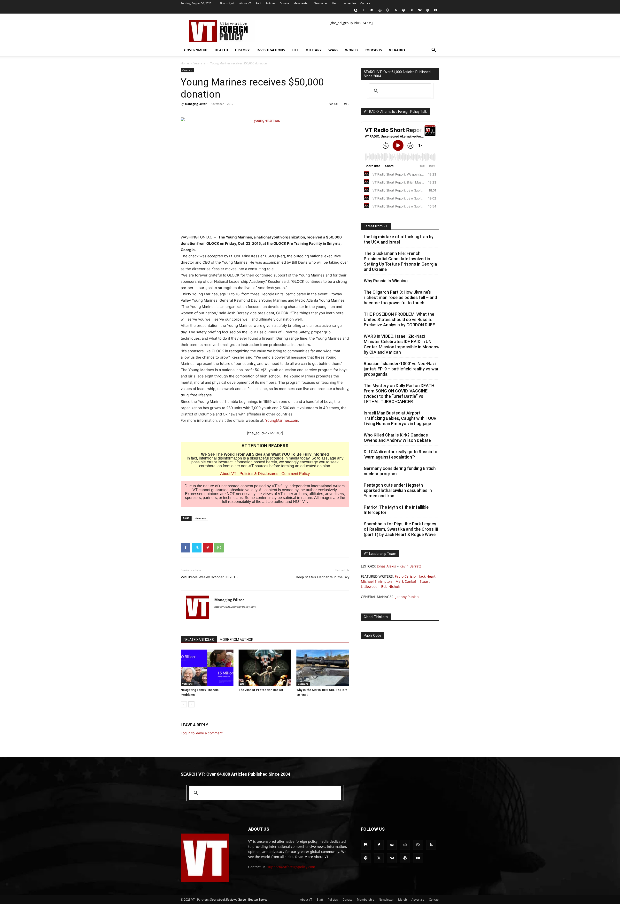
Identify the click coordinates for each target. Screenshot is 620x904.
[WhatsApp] (219, 547)
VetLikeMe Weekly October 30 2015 (209, 577)
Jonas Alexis (386, 566)
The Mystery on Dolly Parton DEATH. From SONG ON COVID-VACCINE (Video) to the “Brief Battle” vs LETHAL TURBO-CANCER (399, 393)
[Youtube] (435, 10)
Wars (333, 50)
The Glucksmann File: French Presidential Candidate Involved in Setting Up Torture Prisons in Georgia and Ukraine (400, 261)
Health (221, 50)
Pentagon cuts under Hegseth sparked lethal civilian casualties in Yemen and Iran (398, 490)
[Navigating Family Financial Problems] (207, 668)
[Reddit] (379, 10)
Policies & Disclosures (259, 474)
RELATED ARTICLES (199, 640)
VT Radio (397, 50)
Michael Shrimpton (376, 581)
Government (196, 50)
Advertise (350, 3)
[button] (433, 50)
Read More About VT (311, 856)
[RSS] (395, 10)
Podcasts (373, 50)
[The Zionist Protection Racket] (265, 668)
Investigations (270, 50)
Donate (284, 3)
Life (295, 50)
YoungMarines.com (281, 420)
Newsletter (320, 3)
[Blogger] (355, 10)
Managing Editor (196, 104)
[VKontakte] (419, 10)
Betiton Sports (257, 899)
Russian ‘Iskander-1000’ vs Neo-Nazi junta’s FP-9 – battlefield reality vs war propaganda (401, 369)
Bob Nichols (391, 586)
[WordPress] (427, 10)
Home (185, 63)
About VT (245, 3)
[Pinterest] (208, 547)
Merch (336, 3)
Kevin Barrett (410, 566)
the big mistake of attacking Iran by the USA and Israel (399, 239)
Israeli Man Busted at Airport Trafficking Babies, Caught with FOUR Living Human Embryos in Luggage (400, 418)
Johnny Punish (407, 596)
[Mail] (371, 10)
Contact (365, 3)
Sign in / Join (227, 3)
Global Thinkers (376, 617)
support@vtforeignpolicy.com (291, 867)
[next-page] (191, 704)
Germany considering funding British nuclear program (400, 471)
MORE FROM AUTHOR (236, 640)
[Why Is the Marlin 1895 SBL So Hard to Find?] (322, 668)
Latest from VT (376, 226)
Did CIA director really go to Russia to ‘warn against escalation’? (400, 454)
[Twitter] (411, 10)
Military (313, 50)
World (351, 50)
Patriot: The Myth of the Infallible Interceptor (396, 510)
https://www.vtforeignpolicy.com (235, 606)
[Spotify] (403, 10)
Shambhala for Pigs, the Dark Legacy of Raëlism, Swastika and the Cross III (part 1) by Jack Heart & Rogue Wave (401, 529)
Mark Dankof (405, 581)
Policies (270, 3)
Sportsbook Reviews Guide (228, 899)
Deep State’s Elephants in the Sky (322, 577)
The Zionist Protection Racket (261, 690)
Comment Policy (295, 474)
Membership (301, 3)
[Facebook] (363, 10)
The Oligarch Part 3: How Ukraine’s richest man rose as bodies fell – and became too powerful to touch (400, 297)
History (242, 50)
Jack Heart (427, 576)
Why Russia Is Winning (386, 280)
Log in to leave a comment (202, 733)
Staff (258, 3)
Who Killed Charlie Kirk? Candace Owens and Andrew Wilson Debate (397, 437)
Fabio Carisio (405, 576)
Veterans (200, 63)
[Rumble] (387, 10)
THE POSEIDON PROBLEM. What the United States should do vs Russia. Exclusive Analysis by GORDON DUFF (399, 319)
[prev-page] (184, 704)
